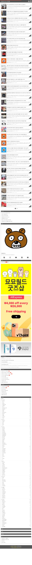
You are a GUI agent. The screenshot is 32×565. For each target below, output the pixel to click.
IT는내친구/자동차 (10, 178)
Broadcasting (16, 450)
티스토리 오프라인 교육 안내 (5, 379)
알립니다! (16, 500)
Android (16, 458)
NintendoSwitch (16, 412)
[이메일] (28, 258)
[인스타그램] (10, 258)
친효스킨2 (16, 466)
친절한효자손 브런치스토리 (5, 539)
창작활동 (16, 487)
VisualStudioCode (16, 444)
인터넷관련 (16, 485)
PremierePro (16, 432)
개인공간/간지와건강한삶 (10, 55)
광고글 (16, 525)
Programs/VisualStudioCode (10, 14)
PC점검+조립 (16, 404)
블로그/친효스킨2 (10, 62)
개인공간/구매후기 (10, 82)
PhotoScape (16, 436)
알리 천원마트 (4, 387)
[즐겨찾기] (4, 258)
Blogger (16, 463)
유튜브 (16, 483)
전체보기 (15, 398)
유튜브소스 (16, 496)
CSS (16, 478)
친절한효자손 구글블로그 (5, 538)
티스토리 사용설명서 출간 (6, 375)
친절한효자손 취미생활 (5, 1)
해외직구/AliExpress (10, 28)
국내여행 (16, 514)
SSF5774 (6, 358)
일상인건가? (16, 501)
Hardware (16, 413)
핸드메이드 (16, 495)
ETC (16, 425)
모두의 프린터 (3, 542)
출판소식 (16, 504)
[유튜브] (16, 258)
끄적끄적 (16, 494)
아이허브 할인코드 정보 (14, 365)
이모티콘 (16, 488)
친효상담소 (16, 471)
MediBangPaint (16, 435)
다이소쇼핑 (16, 513)
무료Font (16, 456)
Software (16, 446)
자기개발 (16, 505)
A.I (16, 459)
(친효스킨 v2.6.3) (19, 547)
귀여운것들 (16, 506)
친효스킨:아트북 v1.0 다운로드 (6, 372)
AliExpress (16, 420)
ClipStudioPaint (16, 434)
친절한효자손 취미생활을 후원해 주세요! (7, 221)
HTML (16, 477)
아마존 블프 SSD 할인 (5, 386)
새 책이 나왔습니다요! (5, 214)
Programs (16, 426)
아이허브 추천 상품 (4, 393)
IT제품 (16, 415)
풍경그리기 (16, 489)
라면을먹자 (16, 512)
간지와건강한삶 (16, 519)
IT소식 (16, 402)
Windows (16, 403)
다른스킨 (16, 473)
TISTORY (16, 462)
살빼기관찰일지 (16, 520)
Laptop (16, 414)
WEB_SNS (16, 476)
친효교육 (16, 472)
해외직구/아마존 (9, 97)
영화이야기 (16, 518)
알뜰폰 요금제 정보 (4, 394)
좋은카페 (16, 511)
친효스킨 (16, 465)
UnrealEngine (16, 448)
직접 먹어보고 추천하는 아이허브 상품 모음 (8, 360)
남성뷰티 (16, 507)
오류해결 (16, 405)
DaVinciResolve (16, 433)
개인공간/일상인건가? (10, 110)
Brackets (16, 445)
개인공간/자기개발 (10, 158)
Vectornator (16, 438)
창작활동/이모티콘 (10, 89)
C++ (16, 457)
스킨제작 (16, 464)
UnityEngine (16, 449)
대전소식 (16, 521)
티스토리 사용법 (4, 376)
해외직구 (16, 419)
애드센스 (16, 484)
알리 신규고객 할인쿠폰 (5, 390)
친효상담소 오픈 (4, 380)
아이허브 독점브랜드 (6, 362)
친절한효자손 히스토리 (5, 218)
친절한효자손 (15, 547)
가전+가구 (16, 416)
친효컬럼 (16, 470)
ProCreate (16, 437)
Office (16, 447)
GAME (16, 411)
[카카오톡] (22, 258)
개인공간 (16, 499)
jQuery (16, 482)
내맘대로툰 (16, 493)
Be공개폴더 (16, 526)
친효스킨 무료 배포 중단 (5, 215)
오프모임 (16, 490)
